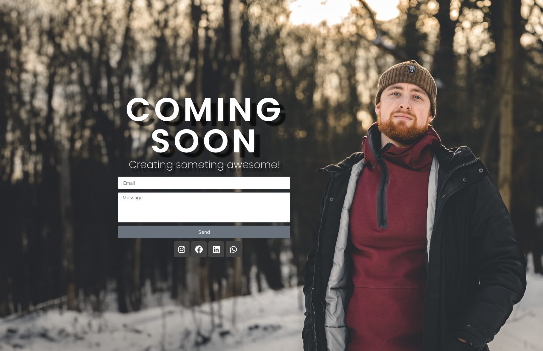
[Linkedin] (216, 249)
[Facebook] (199, 249)
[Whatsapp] (233, 249)
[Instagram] (181, 249)
